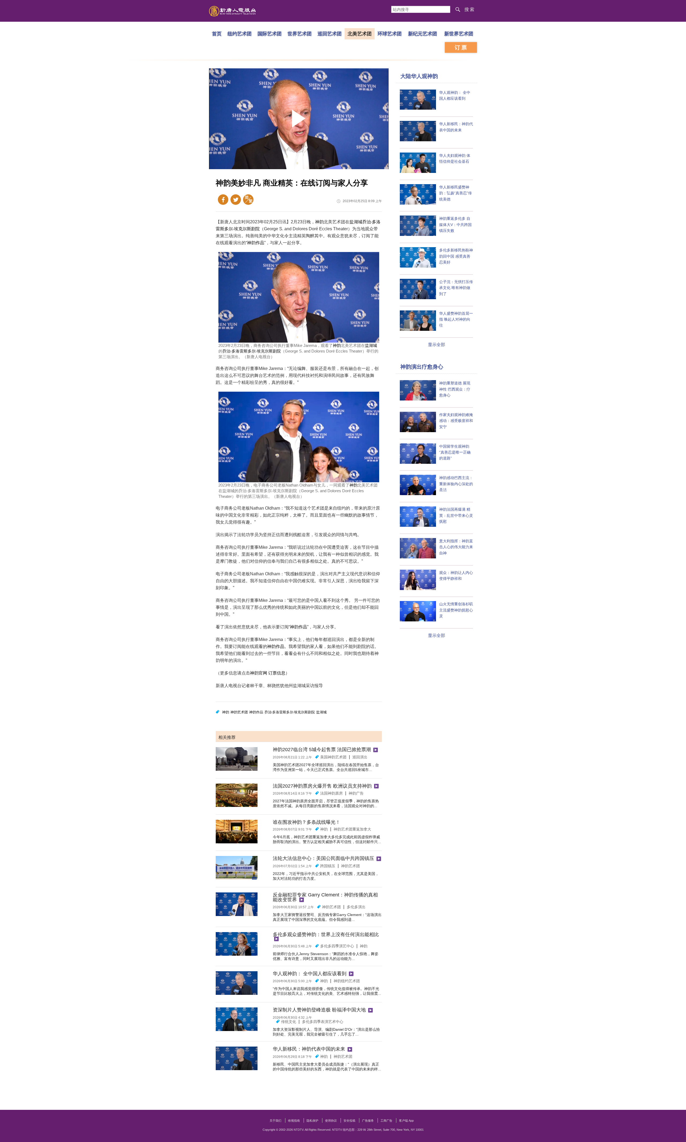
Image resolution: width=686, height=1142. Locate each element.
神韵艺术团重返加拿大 (352, 829)
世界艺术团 (300, 33)
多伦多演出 (356, 907)
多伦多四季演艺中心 (337, 946)
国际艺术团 (270, 33)
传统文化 (288, 1021)
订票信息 (276, 673)
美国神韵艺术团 (333, 757)
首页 (217, 33)
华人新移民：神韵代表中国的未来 (309, 1049)
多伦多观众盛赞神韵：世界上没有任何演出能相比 (326, 934)
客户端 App (406, 1120)
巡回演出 (359, 757)
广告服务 (368, 1120)
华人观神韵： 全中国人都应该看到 (309, 973)
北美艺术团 (360, 33)
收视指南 (294, 1120)
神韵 (319, 222)
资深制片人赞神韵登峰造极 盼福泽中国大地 (319, 1010)
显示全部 (436, 344)
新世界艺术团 (458, 33)
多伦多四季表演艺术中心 (322, 1021)
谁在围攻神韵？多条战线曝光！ (306, 822)
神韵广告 (356, 793)
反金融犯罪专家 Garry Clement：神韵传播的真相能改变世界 (325, 897)
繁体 (248, 199)
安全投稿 (349, 1120)
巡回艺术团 (330, 33)
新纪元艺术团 (422, 33)
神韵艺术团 (239, 712)
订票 (461, 47)
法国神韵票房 (331, 793)
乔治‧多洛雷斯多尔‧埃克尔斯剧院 (251, 351)
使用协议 (331, 1120)
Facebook (223, 199)
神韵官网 (258, 673)
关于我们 (275, 1120)
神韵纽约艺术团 (347, 981)
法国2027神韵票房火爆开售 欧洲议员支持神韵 (322, 786)
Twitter (235, 199)
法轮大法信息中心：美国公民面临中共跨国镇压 (323, 858)
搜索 (469, 9)
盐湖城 (355, 222)
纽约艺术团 (240, 33)
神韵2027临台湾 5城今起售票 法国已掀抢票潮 (322, 749)
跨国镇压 (327, 866)
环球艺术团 (390, 33)
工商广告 (386, 1120)
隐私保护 (312, 1120)
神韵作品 (255, 242)
